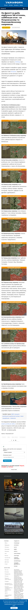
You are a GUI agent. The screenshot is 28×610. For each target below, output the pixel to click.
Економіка (7, 549)
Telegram (21, 465)
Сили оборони (22, 437)
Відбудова (7, 545)
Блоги (15, 551)
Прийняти (14, 608)
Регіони (6, 555)
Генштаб (4, 437)
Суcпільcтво (7, 557)
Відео (15, 549)
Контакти (7, 571)
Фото (15, 547)
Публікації (16, 543)
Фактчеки (7, 551)
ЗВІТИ (6, 593)
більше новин (14, 469)
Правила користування (8, 579)
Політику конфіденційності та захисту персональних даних (14, 604)
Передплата (7, 574)
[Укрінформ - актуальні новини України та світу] (14, 2)
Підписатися (7, 460)
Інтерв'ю (16, 545)
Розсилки (7, 598)
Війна (9, 437)
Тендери (7, 581)
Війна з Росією (15, 437)
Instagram (4, 466)
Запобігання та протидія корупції (9, 584)
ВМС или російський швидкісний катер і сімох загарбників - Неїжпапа (13, 416)
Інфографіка (17, 553)
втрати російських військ (8, 424)
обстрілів (13, 71)
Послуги (6, 5)
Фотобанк (11, 5)
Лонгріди (16, 555)
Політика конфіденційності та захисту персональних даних (8, 589)
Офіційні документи (17, 563)
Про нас (6, 569)
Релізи (15, 566)
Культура (7, 559)
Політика (7, 547)
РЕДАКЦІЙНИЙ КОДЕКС (8, 596)
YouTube (10, 466)
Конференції (17, 560)
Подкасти (16, 540)
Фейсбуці (17, 62)
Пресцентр (16, 5)
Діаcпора (7, 561)
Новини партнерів (16, 558)
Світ (6, 553)
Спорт (6, 564)
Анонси (21, 5)
